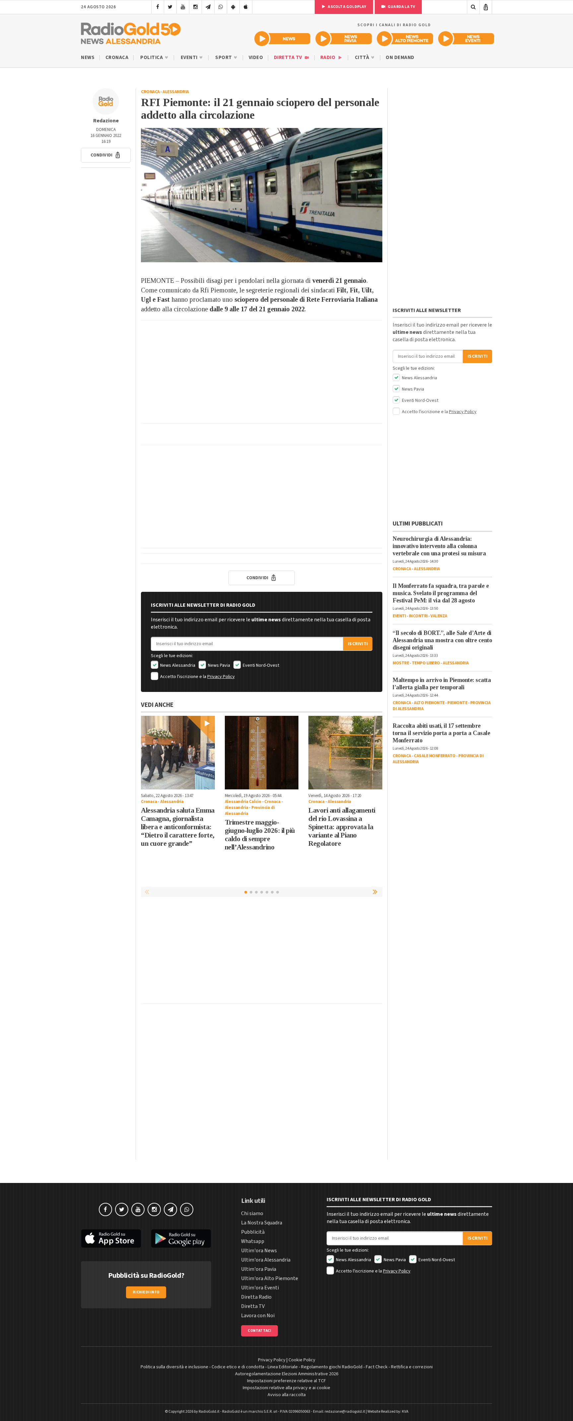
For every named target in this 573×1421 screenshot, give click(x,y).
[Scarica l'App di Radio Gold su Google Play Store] (181, 1238)
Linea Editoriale (283, 1367)
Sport (224, 57)
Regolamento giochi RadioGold (331, 1367)
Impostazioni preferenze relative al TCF (286, 1381)
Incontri (418, 616)
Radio (328, 57)
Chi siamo (252, 1213)
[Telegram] (208, 7)
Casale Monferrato (435, 756)
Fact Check (377, 1367)
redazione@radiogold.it (345, 1411)
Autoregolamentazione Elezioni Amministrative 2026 (286, 1374)
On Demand (400, 57)
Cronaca (117, 57)
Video (256, 57)
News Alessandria (177, 665)
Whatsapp (252, 1241)
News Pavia (218, 665)
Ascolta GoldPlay (346, 7)
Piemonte (457, 703)
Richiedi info (146, 1292)
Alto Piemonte (429, 703)
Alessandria (175, 92)
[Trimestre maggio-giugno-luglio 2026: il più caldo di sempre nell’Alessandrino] (262, 753)
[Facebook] (158, 7)
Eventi (190, 57)
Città (362, 57)
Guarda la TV (401, 7)
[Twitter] (170, 7)
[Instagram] (195, 7)
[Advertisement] (261, 372)
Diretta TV (288, 57)
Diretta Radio (256, 1297)
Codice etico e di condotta (238, 1367)
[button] (106, 155)
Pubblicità (253, 1232)
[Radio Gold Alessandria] (131, 31)
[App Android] (233, 7)
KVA (405, 1411)
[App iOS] (246, 7)
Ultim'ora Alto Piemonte (269, 1278)
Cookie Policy (301, 1360)
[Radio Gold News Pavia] (343, 38)
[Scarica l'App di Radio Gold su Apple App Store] (111, 1238)
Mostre (401, 663)
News (88, 57)
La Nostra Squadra (261, 1222)
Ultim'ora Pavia (258, 1269)
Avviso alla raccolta (287, 1394)
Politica (152, 57)
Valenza (438, 616)
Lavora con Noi (258, 1315)
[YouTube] (183, 7)
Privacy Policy (221, 676)
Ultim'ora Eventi (260, 1287)
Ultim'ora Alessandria (265, 1260)
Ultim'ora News (259, 1250)
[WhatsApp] (221, 7)
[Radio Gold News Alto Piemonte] (405, 38)
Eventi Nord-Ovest (260, 665)
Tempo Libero (426, 663)
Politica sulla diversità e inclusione (174, 1367)
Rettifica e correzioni (412, 1367)
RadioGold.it (209, 1411)
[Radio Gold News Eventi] (466, 38)
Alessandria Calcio (243, 802)
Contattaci (259, 1330)
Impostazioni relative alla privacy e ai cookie (286, 1388)
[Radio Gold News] (282, 38)
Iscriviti (358, 644)
